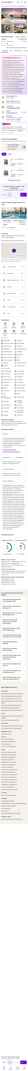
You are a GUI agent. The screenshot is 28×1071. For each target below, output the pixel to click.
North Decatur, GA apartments (9, 769)
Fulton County (13, 6)
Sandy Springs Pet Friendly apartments (11, 710)
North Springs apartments (8, 741)
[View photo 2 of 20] (20, 28)
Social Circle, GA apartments (9, 777)
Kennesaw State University (8, 806)
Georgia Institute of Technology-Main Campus (13, 803)
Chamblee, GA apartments (8, 757)
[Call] (21, 2)
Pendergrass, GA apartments (9, 784)
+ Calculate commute (13, 108)
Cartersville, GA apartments (8, 782)
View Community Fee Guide (11, 452)
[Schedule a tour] (25, 2)
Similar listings (18, 50)
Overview (5, 50)
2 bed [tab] (9, 154)
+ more (18, 119)
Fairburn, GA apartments (7, 787)
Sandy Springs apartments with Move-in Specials (12, 716)
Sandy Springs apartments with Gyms (11, 696)
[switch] (14, 147)
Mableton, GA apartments (8, 772)
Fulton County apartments (8, 795)
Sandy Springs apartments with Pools (11, 698)
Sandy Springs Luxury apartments (10, 707)
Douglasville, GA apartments (9, 762)
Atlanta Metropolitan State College (10, 813)
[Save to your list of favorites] (24, 10)
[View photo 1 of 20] (14, 16)
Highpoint (4, 736)
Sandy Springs (21, 6)
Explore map (20, 255)
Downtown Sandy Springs (8, 746)
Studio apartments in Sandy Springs (11, 728)
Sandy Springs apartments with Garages (12, 693)
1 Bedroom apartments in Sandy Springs (12, 726)
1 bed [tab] (4, 154)
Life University (5, 811)
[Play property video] (7, 28)
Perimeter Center (6, 734)
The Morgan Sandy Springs (11, 220)
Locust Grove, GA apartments (9, 774)
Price (11, 50)
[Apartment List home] (7, 2)
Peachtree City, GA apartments (9, 789)
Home (2, 6)
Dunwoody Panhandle (7, 739)
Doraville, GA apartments (8, 759)
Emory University (5, 808)
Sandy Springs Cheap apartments (10, 720)
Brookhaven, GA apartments (9, 754)
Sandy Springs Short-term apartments (11, 819)
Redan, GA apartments (7, 767)
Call (25, 112)
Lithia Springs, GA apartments (9, 779)
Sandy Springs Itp (6, 744)
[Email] (17, 2)
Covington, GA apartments (8, 764)
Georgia (7, 6)
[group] (14, 213)
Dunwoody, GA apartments (8, 752)
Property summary (12, 58)
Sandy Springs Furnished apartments (11, 705)
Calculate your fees (14, 180)
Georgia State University (8, 801)
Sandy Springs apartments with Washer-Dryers (12, 701)
